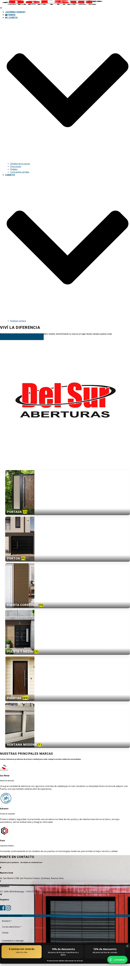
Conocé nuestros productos (21, 336)
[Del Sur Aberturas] (52, 4)
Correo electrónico (11, 926)
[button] (67, 160)
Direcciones (15, 166)
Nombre (7, 921)
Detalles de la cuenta (20, 163)
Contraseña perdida (19, 172)
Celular (5, 932)
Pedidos (14, 169)
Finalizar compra (18, 320)
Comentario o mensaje (12, 940)
